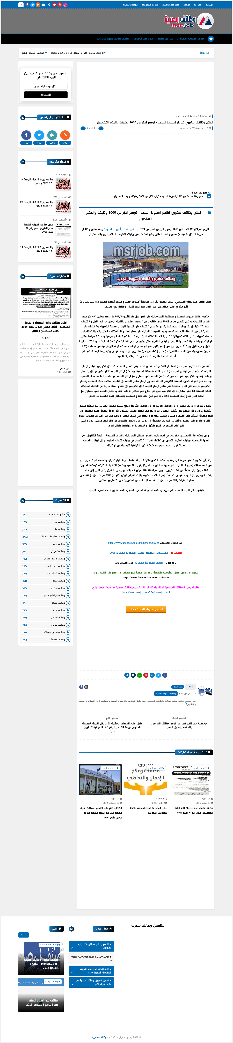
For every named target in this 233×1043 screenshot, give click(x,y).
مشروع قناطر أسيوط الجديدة (120, 229)
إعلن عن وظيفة (165, 38)
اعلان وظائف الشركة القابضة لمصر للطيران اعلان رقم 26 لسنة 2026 (38, 228)
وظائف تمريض (43, 551)
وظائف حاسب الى (43, 566)
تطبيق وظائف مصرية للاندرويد (113, 38)
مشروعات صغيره (43, 514)
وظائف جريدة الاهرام (43, 559)
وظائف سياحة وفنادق (43, 595)
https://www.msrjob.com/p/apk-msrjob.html (146, 592)
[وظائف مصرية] (189, 21)
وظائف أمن (43, 522)
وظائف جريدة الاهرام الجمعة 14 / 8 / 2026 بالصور (36, 249)
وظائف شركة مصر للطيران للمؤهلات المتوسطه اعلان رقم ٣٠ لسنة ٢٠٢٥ (194, 810)
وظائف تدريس (43, 544)
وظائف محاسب (43, 617)
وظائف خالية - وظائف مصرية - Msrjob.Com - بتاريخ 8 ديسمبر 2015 (41, 963)
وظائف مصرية (99, 1037)
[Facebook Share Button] (164, 675)
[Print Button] (126, 675)
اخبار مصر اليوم (182, 116)
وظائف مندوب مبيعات (43, 632)
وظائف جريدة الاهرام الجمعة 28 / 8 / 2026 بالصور (100, 53)
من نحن (187, 5)
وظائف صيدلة (43, 603)
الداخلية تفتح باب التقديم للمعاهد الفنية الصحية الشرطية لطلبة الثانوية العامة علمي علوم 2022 (101, 813)
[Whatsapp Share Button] (139, 675)
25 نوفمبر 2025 (203, 803)
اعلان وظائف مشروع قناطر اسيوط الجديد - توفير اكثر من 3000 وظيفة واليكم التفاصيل (159, 197)
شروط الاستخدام (130, 5)
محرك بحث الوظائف (170, 5)
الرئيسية (209, 5)
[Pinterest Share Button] (152, 675)
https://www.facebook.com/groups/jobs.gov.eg (133, 542)
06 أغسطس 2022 (111, 803)
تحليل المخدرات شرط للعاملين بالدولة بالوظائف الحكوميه (148, 810)
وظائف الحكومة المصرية (192, 38)
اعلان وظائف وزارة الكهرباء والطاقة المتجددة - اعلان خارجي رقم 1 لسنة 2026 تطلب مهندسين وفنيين (45, 326)
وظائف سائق (43, 581)
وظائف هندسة (43, 639)
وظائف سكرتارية (43, 588)
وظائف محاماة (43, 625)
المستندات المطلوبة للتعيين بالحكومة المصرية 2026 (139, 552)
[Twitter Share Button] (158, 675)
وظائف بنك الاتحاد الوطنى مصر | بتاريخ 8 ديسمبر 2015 (42, 1001)
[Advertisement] (80, 19)
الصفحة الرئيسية (200, 116)
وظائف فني (43, 610)
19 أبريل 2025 (158, 803)
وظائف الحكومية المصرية (149, 562)
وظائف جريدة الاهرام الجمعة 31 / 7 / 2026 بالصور (36, 181)
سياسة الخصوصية (150, 5)
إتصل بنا (197, 5)
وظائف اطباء (43, 529)
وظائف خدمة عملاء (43, 573)
